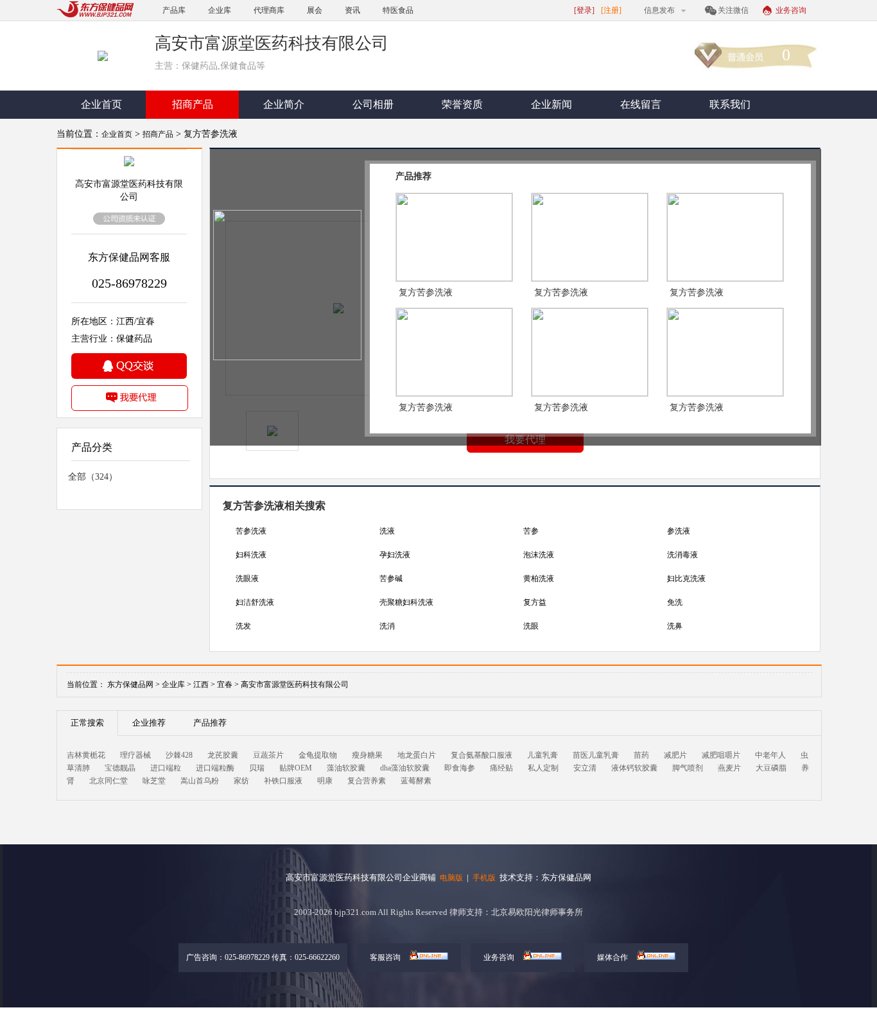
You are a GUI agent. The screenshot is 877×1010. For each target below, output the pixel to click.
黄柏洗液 (538, 578)
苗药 (641, 755)
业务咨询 (791, 10)
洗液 (387, 531)
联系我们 (730, 104)
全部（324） (92, 477)
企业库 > (176, 684)
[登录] (584, 10)
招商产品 (192, 104)
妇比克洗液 (686, 578)
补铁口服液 (283, 780)
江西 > (205, 684)
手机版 (484, 877)
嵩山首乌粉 (199, 780)
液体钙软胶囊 (634, 767)
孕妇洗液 (394, 554)
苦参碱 (391, 578)
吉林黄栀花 (86, 755)
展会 (314, 10)
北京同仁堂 (108, 780)
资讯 (352, 10)
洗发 (243, 626)
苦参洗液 (251, 531)
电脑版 (451, 877)
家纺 (241, 780)
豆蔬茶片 (268, 755)
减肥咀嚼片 (721, 755)
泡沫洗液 (538, 554)
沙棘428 (179, 755)
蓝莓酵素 (416, 780)
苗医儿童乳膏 (596, 755)
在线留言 (640, 104)
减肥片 (675, 755)
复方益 (534, 602)
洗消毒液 (682, 554)
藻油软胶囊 (346, 767)
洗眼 (531, 626)
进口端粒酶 (215, 767)
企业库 (219, 10)
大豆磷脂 (771, 767)
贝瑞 (257, 767)
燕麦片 (729, 767)
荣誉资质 (462, 104)
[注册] (611, 10)
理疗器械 (135, 755)
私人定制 (543, 767)
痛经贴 (501, 767)
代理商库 (269, 10)
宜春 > (229, 684)
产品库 (174, 10)
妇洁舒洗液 (255, 602)
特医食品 (398, 10)
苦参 (531, 531)
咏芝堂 (154, 780)
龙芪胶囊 (222, 755)
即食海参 (459, 767)
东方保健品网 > (133, 684)
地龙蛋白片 (416, 755)
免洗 (674, 602)
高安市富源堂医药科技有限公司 (295, 684)
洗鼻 (674, 626)
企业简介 (283, 104)
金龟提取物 (318, 755)
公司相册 (373, 104)
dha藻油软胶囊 (405, 767)
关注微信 (733, 10)
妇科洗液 (251, 554)
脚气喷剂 (687, 767)
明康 (325, 780)
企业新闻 (551, 104)
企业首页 (101, 104)
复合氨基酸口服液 (481, 755)
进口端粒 (165, 767)
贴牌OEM (295, 767)
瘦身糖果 (367, 755)
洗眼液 (247, 578)
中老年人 (770, 755)
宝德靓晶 (120, 767)
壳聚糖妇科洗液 (406, 602)
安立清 (584, 767)
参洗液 (678, 531)
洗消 (387, 626)
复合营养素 (366, 780)
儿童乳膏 (542, 755)
